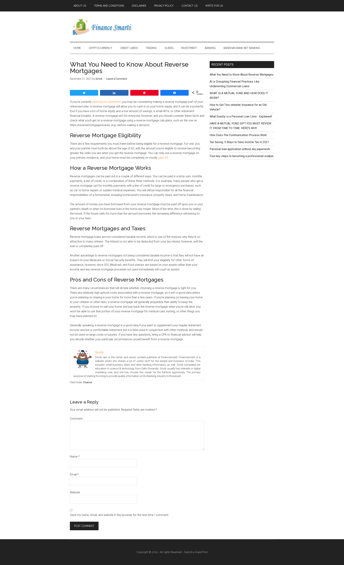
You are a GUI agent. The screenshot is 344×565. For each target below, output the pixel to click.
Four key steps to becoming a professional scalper (242, 156)
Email (74, 474)
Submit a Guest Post (195, 552)
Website (75, 492)
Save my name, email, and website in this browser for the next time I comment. (119, 515)
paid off (163, 157)
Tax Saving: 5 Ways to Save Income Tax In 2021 (239, 142)
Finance (87, 382)
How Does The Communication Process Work (238, 135)
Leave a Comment (116, 78)
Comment (76, 418)
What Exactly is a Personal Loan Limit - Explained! (241, 116)
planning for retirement (106, 102)
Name (75, 456)
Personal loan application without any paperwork (240, 149)
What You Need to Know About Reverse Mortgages (241, 74)
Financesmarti (104, 27)
